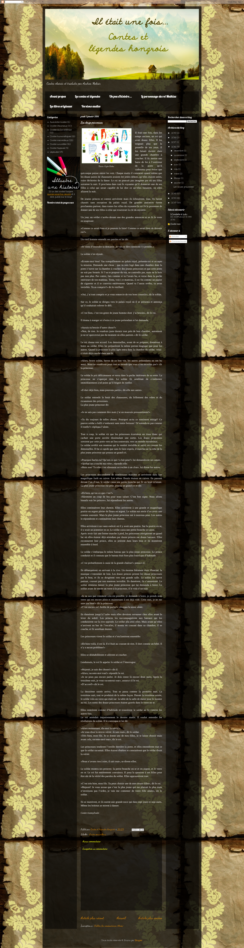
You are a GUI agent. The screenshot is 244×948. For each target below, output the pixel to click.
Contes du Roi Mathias (61, 129)
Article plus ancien (150, 918)
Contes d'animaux (58, 126)
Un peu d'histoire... (120, 96)
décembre (179, 150)
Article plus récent (92, 918)
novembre (179, 155)
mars (177, 173)
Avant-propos (58, 96)
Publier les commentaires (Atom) (108, 925)
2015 (174, 193)
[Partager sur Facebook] (140, 830)
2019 (174, 133)
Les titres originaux (61, 106)
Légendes (54, 152)
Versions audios (90, 106)
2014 (174, 198)
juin (176, 164)
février (177, 178)
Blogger (138, 940)
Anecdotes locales (58, 122)
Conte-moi (175, 224)
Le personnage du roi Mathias (158, 96)
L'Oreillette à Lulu (178, 214)
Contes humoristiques (60, 136)
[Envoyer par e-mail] (133, 830)
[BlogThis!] (135, 830)
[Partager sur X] (137, 830)
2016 (174, 146)
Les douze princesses (183, 186)
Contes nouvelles (58, 144)
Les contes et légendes (87, 96)
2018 (174, 137)
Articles (175, 236)
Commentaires (178, 241)
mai (176, 169)
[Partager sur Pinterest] (142, 830)
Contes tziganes (57, 148)
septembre (179, 159)
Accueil (121, 918)
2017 (174, 142)
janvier (177, 182)
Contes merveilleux (97, 834)
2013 (174, 202)
